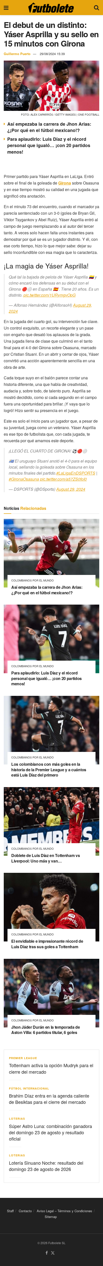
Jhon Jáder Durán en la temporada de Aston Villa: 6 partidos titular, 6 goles (45, 1029)
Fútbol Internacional (29, 1088)
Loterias (17, 1118)
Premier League (23, 1058)
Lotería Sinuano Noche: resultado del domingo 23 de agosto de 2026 (46, 1165)
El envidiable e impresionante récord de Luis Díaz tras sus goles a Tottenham (47, 944)
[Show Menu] (6, 7)
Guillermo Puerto (17, 53)
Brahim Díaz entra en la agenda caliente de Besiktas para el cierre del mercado (49, 1098)
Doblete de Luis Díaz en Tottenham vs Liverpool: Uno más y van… (45, 858)
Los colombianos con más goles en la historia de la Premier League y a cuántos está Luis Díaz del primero (48, 769)
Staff (10, 1210)
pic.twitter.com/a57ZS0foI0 (63, 479)
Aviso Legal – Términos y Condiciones (64, 1210)
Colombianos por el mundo (32, 580)
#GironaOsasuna (24, 479)
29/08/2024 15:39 (52, 53)
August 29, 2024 (70, 489)
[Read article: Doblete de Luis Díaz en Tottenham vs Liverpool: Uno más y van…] (51, 821)
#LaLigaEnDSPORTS (75, 473)
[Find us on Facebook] (47, 1253)
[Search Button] (96, 7)
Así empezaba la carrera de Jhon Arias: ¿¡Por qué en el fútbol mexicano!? (49, 127)
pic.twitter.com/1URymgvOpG (50, 295)
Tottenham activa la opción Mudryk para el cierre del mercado (51, 1068)
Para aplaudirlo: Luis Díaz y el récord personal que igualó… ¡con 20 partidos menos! (48, 145)
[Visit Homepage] (51, 8)
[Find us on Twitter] (53, 1253)
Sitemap (51, 1216)
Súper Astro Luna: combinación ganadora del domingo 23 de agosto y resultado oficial (50, 1132)
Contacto (25, 1210)
